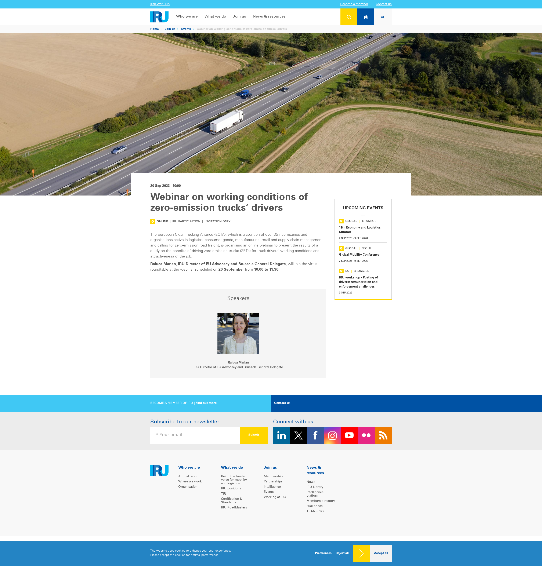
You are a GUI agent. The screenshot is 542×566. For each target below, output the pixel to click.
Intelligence (272, 487)
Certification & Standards (231, 500)
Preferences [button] (323, 553)
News (311, 482)
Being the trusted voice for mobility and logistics (234, 480)
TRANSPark (315, 511)
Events (186, 29)
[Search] (348, 16)
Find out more (206, 403)
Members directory (321, 501)
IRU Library (315, 487)
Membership (273, 476)
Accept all (381, 553)
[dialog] (271, 553)
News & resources (269, 17)
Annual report (188, 476)
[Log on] (365, 16)
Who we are (187, 17)
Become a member (354, 4)
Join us (239, 17)
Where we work (190, 481)
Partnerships (273, 481)
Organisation (188, 487)
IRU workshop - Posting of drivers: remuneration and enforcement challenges (358, 282)
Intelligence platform (315, 494)
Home (154, 29)
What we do (215, 17)
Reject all (342, 553)
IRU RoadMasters (234, 507)
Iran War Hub (160, 4)
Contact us (384, 4)
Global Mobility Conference (359, 254)
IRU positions (231, 488)
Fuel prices (315, 506)
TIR (223, 494)
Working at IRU (275, 497)
